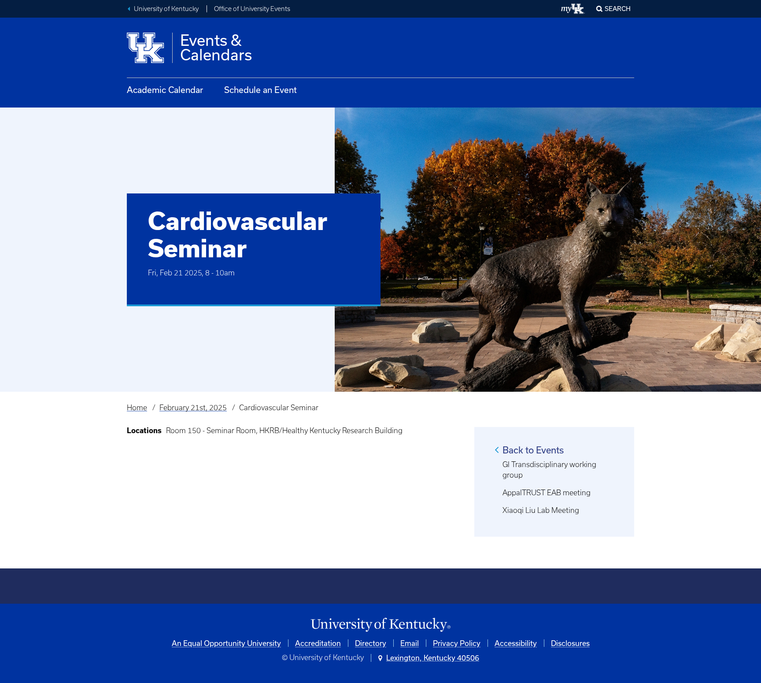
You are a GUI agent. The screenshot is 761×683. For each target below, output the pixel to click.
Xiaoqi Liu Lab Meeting (540, 510)
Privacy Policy (456, 643)
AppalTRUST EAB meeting (546, 493)
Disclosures (570, 643)
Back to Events (533, 450)
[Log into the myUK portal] (573, 9)
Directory (370, 643)
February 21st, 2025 (193, 408)
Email (409, 643)
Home (137, 408)
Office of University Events (252, 8)
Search (618, 8)
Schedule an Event (260, 90)
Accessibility (516, 643)
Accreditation (318, 643)
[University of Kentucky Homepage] (380, 625)
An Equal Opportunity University (226, 643)
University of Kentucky (166, 8)
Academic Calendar (165, 90)
